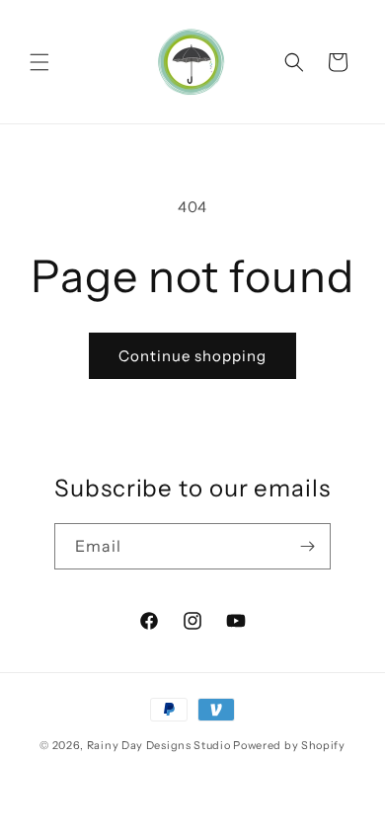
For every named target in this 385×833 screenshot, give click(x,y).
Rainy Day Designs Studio (159, 745)
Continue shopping (192, 355)
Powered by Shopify (289, 745)
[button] (39, 62)
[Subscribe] (308, 546)
